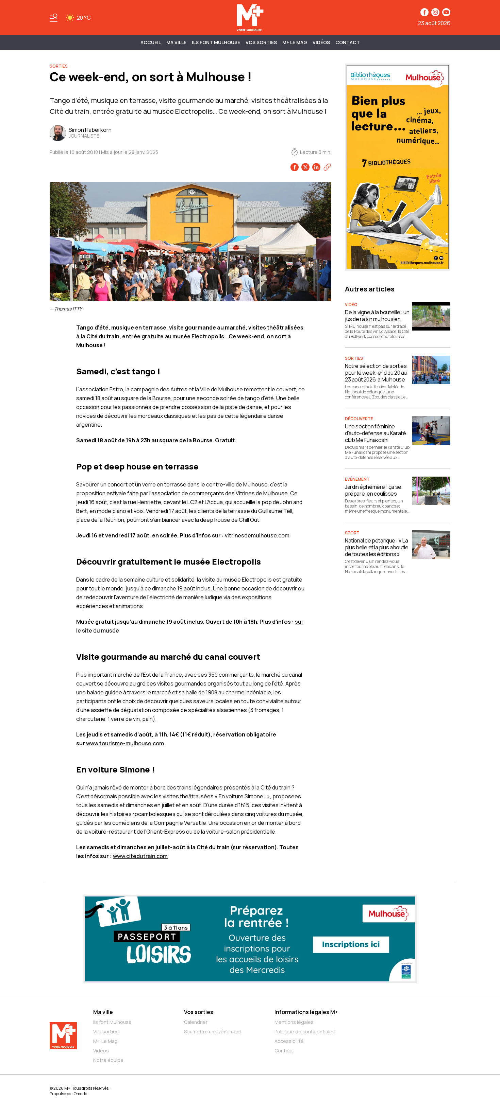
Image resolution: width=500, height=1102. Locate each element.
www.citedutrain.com (140, 856)
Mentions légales (294, 1022)
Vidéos (321, 42)
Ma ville (103, 1012)
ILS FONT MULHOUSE (216, 42)
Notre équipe (108, 1060)
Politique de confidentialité (304, 1031)
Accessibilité (289, 1041)
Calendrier (195, 1022)
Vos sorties (261, 42)
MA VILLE (176, 42)
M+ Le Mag (294, 42)
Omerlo (80, 1094)
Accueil (150, 42)
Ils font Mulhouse (112, 1022)
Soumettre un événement (212, 1031)
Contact (347, 42)
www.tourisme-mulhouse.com (125, 743)
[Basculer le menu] (54, 18)
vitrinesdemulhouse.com (257, 535)
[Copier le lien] (327, 167)
